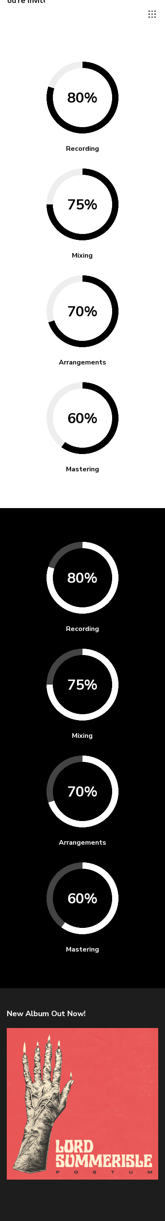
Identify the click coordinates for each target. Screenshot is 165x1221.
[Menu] (152, 14)
